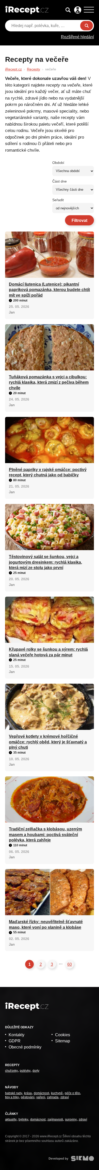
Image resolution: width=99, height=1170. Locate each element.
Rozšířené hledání (77, 37)
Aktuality (10, 1119)
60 (69, 964)
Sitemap (62, 1041)
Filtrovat (79, 220)
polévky (25, 1070)
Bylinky (23, 1119)
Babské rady (13, 1093)
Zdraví (64, 1097)
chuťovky (11, 1070)
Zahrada (52, 1097)
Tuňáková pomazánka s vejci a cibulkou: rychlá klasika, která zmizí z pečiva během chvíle (49, 382)
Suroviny (71, 1119)
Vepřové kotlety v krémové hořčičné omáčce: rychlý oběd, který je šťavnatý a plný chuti (48, 742)
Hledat (86, 25)
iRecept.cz (13, 69)
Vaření (40, 1097)
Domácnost (41, 1093)
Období (58, 163)
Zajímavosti (55, 1119)
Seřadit (58, 200)
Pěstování (27, 1097)
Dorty (35, 1070)
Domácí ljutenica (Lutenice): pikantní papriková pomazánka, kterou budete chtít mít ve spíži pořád (49, 289)
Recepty (33, 69)
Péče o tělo (72, 1093)
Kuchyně (57, 1093)
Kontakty (16, 1035)
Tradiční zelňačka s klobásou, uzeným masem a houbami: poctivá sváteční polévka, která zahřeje (45, 834)
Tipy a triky (12, 1097)
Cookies (62, 1035)
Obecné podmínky (25, 1047)
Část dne (59, 181)
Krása (28, 1093)
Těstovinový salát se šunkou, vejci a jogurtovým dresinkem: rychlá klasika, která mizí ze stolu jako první (45, 562)
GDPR (15, 1041)
